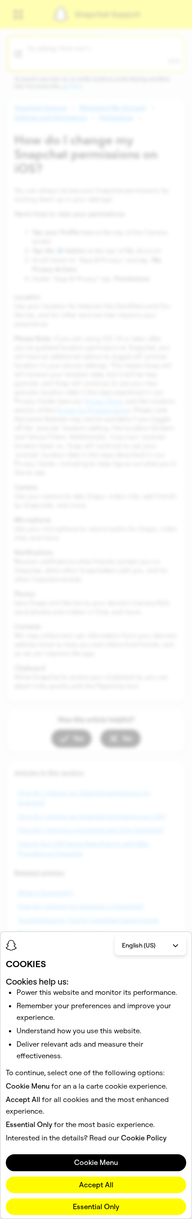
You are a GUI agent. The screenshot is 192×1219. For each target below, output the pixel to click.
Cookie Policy (144, 1137)
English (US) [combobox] (138, 945)
